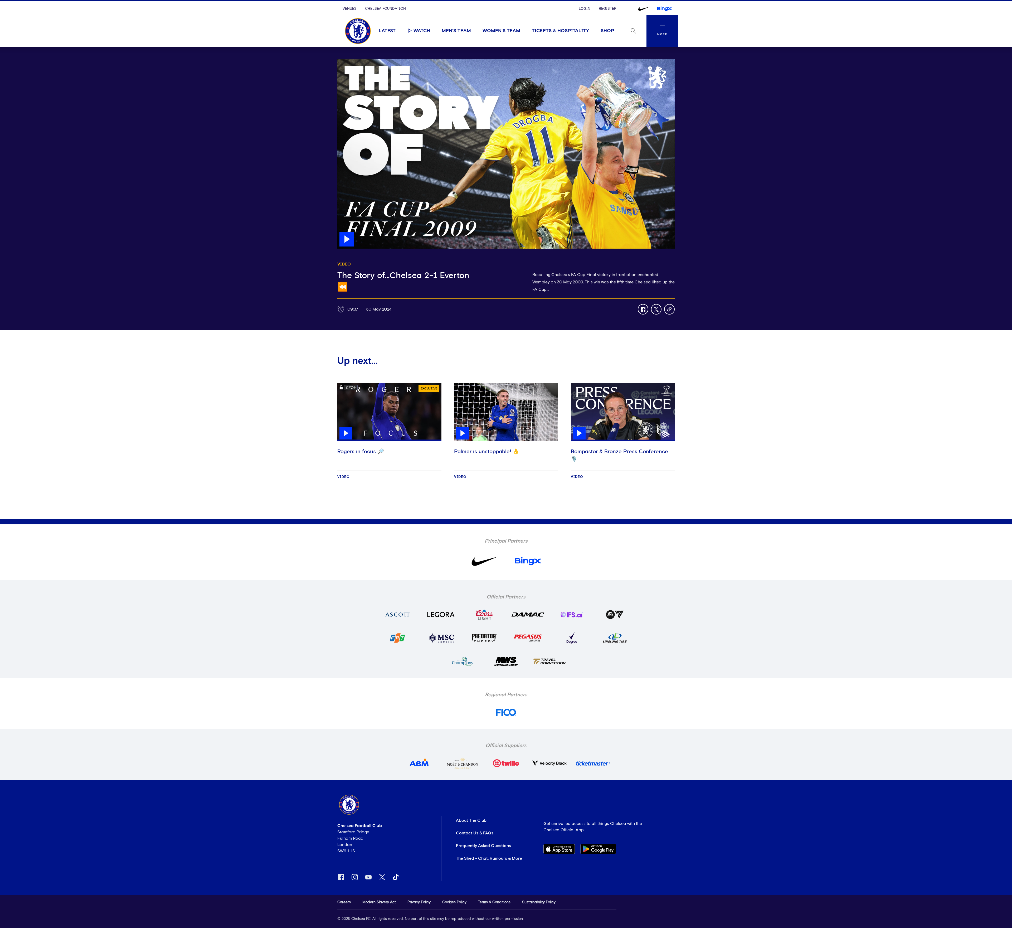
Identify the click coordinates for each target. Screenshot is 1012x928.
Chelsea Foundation (385, 9)
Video (343, 477)
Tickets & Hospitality (560, 30)
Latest (387, 30)
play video (347, 61)
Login (584, 9)
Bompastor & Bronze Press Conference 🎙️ (619, 455)
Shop (607, 30)
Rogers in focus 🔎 (360, 451)
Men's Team (456, 30)
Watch (421, 30)
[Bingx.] (664, 8)
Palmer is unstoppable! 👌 (486, 451)
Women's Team (501, 30)
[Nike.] (643, 8)
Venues (350, 9)
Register (607, 9)
